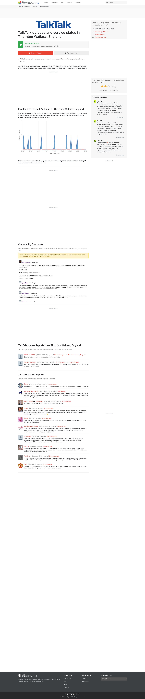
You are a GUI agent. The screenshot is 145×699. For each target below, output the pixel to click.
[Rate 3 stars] (108, 86)
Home (46, 2)
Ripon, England (74, 362)
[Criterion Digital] (72, 694)
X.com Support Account (102, 32)
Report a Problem (36, 53)
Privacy (69, 2)
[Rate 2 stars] (105, 86)
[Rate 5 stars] (115, 86)
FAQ (62, 2)
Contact (77, 2)
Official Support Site (100, 37)
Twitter (84, 678)
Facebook (85, 681)
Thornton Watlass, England (76, 355)
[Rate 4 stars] (111, 86)
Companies (54, 2)
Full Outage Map (72, 53)
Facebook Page (99, 34)
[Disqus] (53, 281)
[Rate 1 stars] (102, 86)
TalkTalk (34, 6)
